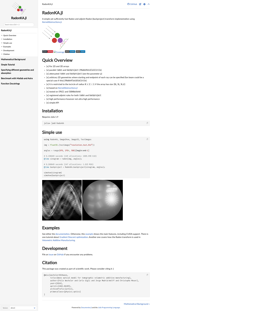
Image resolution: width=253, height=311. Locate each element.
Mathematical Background (13, 59)
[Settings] (144, 4)
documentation (62, 234)
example (89, 234)
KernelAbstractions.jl (52, 22)
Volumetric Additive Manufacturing (58, 240)
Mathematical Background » (137, 304)
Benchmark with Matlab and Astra (17, 78)
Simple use (52, 132)
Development (54, 248)
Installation (52, 111)
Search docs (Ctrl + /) (12, 24)
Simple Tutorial (8, 65)
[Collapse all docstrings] (149, 4)
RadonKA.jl (19, 18)
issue (51, 255)
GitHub (60, 255)
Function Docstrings (10, 84)
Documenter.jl (86, 307)
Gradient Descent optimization (73, 237)
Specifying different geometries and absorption (17, 71)
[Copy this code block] (147, 123)
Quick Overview (57, 60)
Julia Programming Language (109, 307)
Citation (49, 263)
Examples (51, 228)
